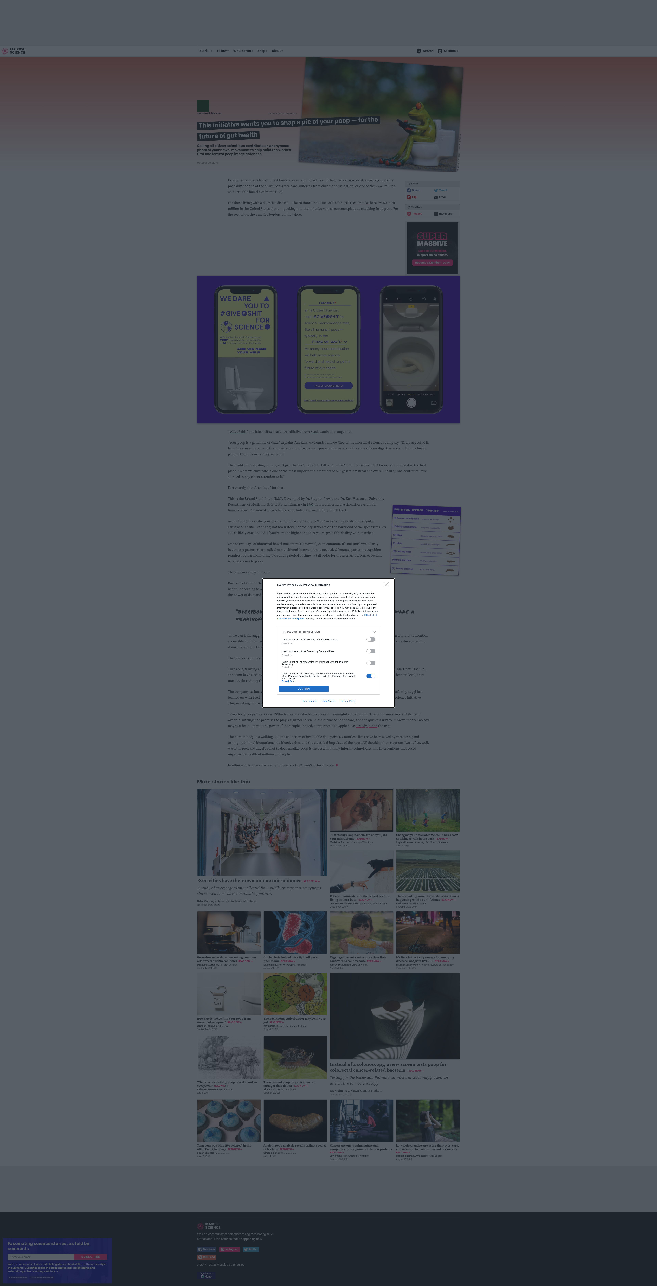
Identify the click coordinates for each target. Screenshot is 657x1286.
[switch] (370, 639)
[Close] (387, 585)
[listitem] (328, 632)
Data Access (328, 701)
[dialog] (328, 643)
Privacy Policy (347, 701)
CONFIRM (304, 688)
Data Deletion (309, 701)
